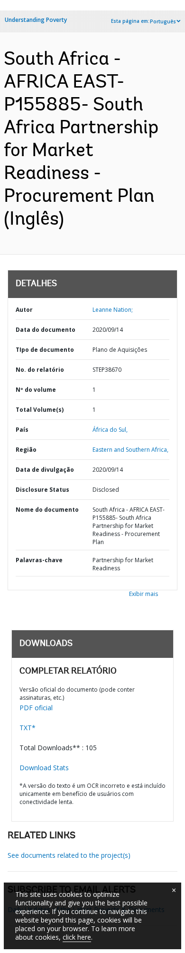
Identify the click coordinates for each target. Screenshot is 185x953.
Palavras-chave (39, 560)
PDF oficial (36, 707)
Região (26, 450)
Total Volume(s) (40, 410)
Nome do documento (47, 510)
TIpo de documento (45, 350)
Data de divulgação (45, 470)
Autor (24, 310)
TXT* (27, 727)
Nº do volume (36, 390)
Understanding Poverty (36, 20)
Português (163, 21)
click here (77, 937)
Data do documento (45, 330)
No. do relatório (40, 370)
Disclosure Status (42, 490)
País (22, 430)
